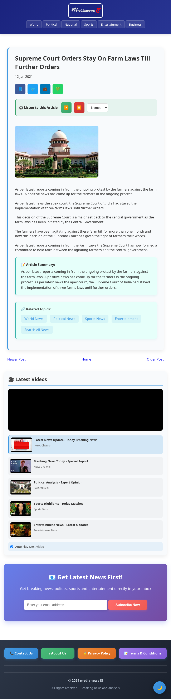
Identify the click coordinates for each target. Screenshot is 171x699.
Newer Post (16, 359)
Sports (88, 24)
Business (135, 24)
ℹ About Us (57, 653)
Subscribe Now (128, 605)
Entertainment (111, 24)
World (34, 24)
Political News (64, 318)
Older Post (155, 359)
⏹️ (79, 107)
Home (86, 359)
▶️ (66, 107)
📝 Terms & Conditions (142, 653)
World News (34, 318)
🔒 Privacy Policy (97, 653)
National (71, 24)
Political (51, 24)
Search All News (36, 329)
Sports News (95, 318)
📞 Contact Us (21, 653)
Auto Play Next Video (29, 547)
